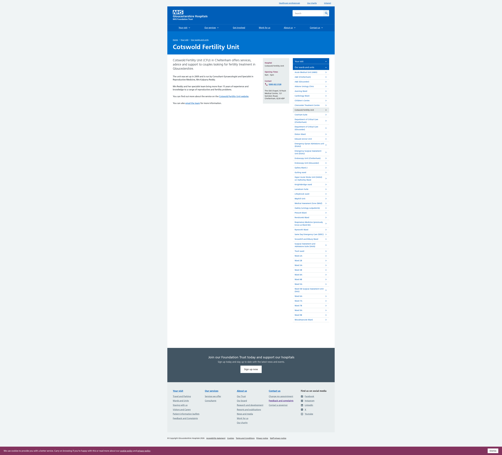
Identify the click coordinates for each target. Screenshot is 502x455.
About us (242, 390)
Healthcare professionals (289, 3)
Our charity (312, 3)
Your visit (184, 40)
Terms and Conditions (245, 438)
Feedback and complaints (281, 400)
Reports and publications (249, 409)
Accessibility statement (215, 438)
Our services (211, 390)
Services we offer (213, 396)
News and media (245, 414)
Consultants (210, 400)
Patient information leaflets (186, 414)
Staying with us (180, 405)
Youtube (309, 414)
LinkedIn (309, 405)
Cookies (230, 438)
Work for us (242, 418)
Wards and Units (181, 400)
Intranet (327, 3)
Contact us (274, 390)
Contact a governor (278, 405)
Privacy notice (262, 438)
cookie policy (126, 451)
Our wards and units (200, 40)
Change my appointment (281, 396)
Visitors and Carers (182, 409)
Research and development (250, 405)
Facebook (309, 396)
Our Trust (241, 396)
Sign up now (251, 369)
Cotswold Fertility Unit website (234, 96)
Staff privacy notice (278, 438)
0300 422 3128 (275, 84)
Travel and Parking (182, 396)
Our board (242, 400)
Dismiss (493, 451)
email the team (192, 103)
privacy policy (143, 451)
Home (175, 40)
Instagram (309, 400)
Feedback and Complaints (185, 418)
